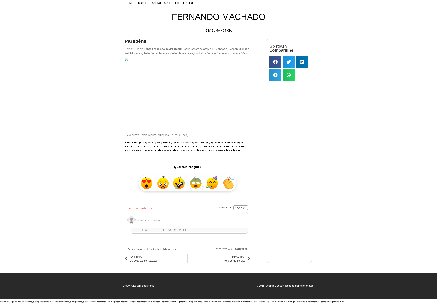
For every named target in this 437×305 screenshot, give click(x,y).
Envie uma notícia (218, 30)
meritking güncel (214, 146)
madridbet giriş (236, 143)
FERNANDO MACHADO (218, 17)
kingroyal (147, 143)
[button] (275, 62)
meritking (187, 146)
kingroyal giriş (158, 143)
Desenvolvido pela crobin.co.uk (138, 285)
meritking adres (229, 146)
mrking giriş (137, 143)
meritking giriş (199, 146)
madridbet (224, 143)
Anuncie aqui (161, 3)
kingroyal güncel (173, 143)
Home (129, 3)
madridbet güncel (133, 146)
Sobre (142, 3)
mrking (128, 143)
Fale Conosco (185, 3)
